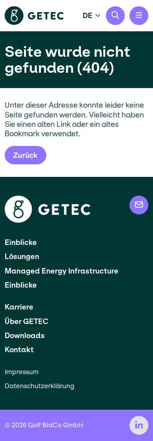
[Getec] (47, 220)
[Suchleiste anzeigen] (115, 15)
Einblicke (21, 242)
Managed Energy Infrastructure (61, 271)
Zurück (25, 155)
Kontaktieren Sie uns (138, 205)
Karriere (19, 307)
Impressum (22, 372)
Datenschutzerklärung (39, 386)
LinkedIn (138, 425)
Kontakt (19, 350)
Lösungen (22, 256)
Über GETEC (26, 321)
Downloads (25, 335)
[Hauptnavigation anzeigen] (138, 15)
